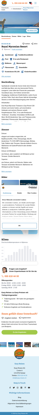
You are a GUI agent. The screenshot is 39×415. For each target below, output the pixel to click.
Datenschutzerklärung (19, 400)
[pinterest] (25, 388)
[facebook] (10, 388)
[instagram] (17, 388)
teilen (35, 44)
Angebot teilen (26, 318)
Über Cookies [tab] (32, 193)
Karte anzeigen (17, 49)
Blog (19, 397)
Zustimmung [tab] (7, 193)
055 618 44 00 (20, 3)
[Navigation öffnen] (35, 3)
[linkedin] (21, 388)
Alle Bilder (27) (32, 30)
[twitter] (14, 388)
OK (19, 225)
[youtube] (29, 388)
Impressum (19, 406)
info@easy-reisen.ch (19, 378)
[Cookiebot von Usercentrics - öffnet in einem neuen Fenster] (28, 187)
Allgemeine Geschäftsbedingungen (19, 403)
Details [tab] (19, 193)
